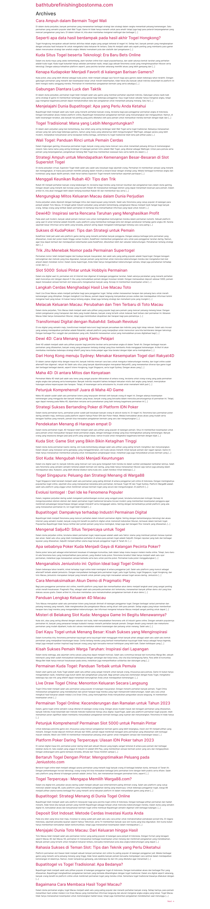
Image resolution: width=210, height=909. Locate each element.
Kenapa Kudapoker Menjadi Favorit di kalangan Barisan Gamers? (95, 72)
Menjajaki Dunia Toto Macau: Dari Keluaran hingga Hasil (87, 830)
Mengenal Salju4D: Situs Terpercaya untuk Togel (80, 529)
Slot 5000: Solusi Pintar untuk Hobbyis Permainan (81, 270)
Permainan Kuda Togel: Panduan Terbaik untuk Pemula (86, 666)
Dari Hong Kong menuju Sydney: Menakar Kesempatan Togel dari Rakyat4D (105, 355)
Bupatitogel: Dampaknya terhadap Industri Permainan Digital (91, 512)
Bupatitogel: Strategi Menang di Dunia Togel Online (83, 796)
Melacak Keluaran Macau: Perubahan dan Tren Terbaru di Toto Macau (99, 304)
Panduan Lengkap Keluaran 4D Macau (71, 597)
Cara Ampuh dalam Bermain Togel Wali (71, 20)
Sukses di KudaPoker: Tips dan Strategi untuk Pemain (85, 230)
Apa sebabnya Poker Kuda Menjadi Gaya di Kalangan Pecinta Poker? (98, 546)
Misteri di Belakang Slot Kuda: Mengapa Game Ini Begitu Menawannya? (101, 614)
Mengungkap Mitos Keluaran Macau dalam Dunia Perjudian (90, 196)
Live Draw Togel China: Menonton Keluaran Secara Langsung (92, 683)
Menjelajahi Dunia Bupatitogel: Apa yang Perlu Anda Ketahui (91, 106)
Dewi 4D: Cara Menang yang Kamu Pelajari (75, 338)
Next (170, 901)
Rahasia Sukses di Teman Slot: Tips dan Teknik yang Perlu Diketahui (98, 847)
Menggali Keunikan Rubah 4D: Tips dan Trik (76, 179)
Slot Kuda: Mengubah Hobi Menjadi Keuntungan (80, 458)
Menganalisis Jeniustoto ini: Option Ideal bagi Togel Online (90, 563)
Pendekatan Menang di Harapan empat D (73, 424)
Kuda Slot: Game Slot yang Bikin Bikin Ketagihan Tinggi (86, 441)
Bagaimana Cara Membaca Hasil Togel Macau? (79, 884)
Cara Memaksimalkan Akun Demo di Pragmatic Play (83, 580)
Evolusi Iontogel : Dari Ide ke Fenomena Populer (79, 492)
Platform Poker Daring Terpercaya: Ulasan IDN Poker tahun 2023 (95, 740)
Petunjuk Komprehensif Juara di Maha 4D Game (80, 389)
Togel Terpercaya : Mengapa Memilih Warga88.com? (84, 779)
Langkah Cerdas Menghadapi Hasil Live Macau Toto (83, 287)
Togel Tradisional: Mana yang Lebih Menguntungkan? (85, 123)
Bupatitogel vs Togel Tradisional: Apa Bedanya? (79, 864)
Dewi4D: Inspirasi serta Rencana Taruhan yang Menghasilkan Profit (97, 213)
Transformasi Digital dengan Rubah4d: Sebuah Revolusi (87, 321)
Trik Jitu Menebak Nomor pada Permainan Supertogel (85, 250)
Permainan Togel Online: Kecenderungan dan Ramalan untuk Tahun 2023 (103, 703)
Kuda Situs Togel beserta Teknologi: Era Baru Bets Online (88, 55)
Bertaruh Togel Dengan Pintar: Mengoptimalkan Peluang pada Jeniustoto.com (92, 759)
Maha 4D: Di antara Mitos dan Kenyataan (73, 372)
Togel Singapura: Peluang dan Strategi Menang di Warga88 (90, 475)
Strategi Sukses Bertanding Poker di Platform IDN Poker (87, 407)
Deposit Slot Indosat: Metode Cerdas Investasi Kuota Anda (89, 813)
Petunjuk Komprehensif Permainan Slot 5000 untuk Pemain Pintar (96, 723)
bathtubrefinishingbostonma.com (74, 5)
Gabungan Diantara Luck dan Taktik (68, 89)
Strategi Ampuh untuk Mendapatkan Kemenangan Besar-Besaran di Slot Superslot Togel (102, 159)
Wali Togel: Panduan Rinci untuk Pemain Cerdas (79, 140)
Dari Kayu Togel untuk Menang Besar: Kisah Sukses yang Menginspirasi (101, 631)
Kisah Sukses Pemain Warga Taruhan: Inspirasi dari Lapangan (92, 649)
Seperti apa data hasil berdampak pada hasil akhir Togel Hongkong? (98, 37)
